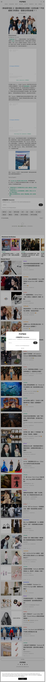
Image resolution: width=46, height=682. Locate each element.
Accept (22, 678)
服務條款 (25, 345)
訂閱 (35, 342)
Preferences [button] (22, 676)
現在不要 (22, 348)
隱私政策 (28, 345)
